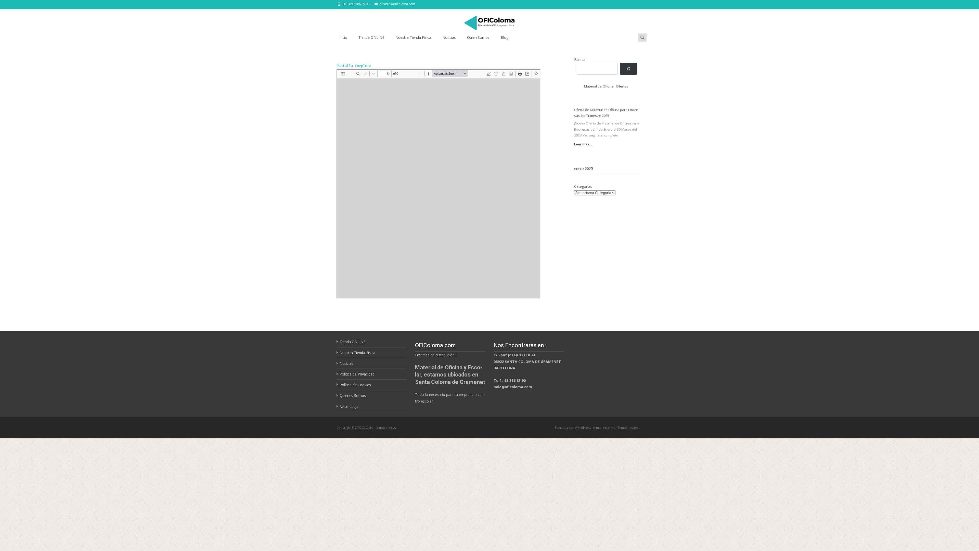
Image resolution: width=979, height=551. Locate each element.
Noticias (449, 37)
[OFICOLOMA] (489, 20)
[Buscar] (628, 69)
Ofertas (622, 86)
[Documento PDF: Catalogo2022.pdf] (438, 184)
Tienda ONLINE (371, 37)
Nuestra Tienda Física (413, 37)
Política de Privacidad (357, 374)
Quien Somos (478, 37)
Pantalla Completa (354, 66)
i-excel (606, 427)
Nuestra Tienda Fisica (357, 352)
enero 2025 (583, 168)
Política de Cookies (355, 384)
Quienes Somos (353, 395)
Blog (504, 37)
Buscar (580, 59)
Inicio (343, 37)
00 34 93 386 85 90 (355, 4)
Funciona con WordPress (573, 427)
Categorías (583, 186)
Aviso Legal (349, 406)
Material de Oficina (599, 86)
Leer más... (583, 144)
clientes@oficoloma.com (397, 4)
